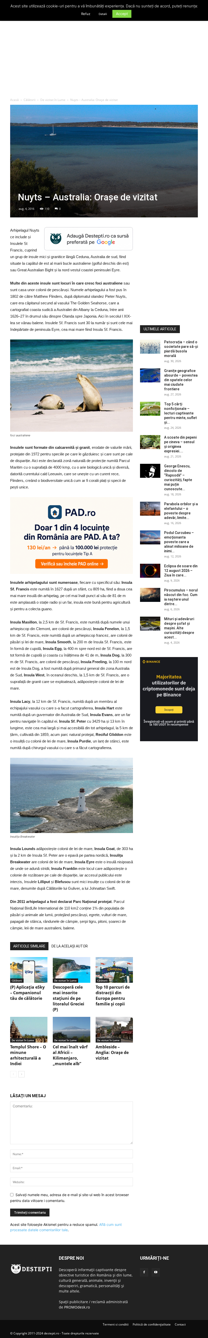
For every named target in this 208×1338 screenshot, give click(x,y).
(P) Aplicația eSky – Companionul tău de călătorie (27, 992)
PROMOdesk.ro (77, 1307)
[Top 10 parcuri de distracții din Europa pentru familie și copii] (114, 970)
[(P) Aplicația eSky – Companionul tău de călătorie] (28, 970)
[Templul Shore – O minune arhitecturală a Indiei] (28, 1030)
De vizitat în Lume (52, 100)
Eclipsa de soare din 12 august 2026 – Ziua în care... (181, 570)
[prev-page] (13, 1074)
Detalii (103, 14)
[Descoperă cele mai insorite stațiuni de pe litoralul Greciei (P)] (71, 970)
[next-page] (21, 1074)
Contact (180, 1324)
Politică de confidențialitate (152, 1324)
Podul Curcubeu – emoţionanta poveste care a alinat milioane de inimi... (179, 542)
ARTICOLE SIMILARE (29, 946)
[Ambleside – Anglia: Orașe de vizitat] (114, 1030)
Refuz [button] (85, 14)
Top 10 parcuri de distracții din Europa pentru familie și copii (113, 995)
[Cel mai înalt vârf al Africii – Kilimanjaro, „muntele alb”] (71, 1030)
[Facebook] (144, 1272)
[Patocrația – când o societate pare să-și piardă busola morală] (150, 347)
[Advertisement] (104, 59)
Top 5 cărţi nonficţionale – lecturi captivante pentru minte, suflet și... (180, 413)
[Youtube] (156, 1272)
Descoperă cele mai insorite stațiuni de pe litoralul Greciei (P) (68, 998)
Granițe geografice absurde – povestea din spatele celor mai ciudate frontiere (181, 380)
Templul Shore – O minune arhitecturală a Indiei (28, 1055)
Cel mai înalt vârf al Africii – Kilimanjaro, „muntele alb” (70, 1055)
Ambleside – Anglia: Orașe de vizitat (112, 1052)
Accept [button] (122, 13)
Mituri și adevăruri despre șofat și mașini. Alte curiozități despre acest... (179, 628)
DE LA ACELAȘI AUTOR (69, 946)
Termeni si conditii (116, 1324)
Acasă (14, 100)
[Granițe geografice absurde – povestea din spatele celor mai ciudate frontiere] (150, 375)
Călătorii (30, 100)
